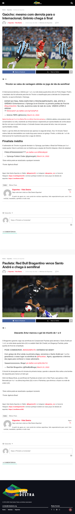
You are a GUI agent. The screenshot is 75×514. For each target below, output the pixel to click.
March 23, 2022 (43, 367)
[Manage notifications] (70, 509)
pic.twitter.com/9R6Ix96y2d (36, 152)
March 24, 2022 (33, 115)
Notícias (10, 509)
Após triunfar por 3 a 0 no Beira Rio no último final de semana (23, 119)
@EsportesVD (31, 173)
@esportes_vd (50, 173)
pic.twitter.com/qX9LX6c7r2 (37, 363)
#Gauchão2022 (10, 106)
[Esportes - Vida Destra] (7, 193)
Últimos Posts (13, 185)
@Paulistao (41, 356)
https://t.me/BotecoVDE (16, 178)
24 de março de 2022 (31, 23)
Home (4, 10)
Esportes (9, 10)
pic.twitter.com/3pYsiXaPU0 (27, 111)
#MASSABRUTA (29, 350)
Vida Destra (12, 502)
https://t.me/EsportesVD (16, 176)
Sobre (5, 185)
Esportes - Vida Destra (15, 23)
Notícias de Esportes (18, 10)
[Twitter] (70, 192)
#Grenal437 (11, 111)
